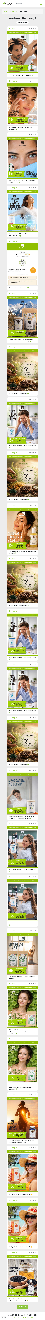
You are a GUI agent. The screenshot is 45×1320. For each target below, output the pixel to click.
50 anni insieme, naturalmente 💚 (19, 288)
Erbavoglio (13, 28)
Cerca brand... (18, 7)
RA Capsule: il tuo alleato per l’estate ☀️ (21, 1194)
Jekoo (5, 11)
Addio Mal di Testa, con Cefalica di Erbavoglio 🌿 (22, 446)
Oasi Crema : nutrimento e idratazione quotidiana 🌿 (20, 128)
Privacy (4, 1318)
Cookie (19, 1317)
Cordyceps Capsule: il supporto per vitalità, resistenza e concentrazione (21, 1141)
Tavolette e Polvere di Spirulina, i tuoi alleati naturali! (22, 977)
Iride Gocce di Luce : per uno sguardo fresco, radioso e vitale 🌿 (22, 182)
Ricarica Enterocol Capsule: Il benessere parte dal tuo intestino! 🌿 (22, 235)
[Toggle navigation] (41, 3)
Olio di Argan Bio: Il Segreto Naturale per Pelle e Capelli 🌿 (22, 552)
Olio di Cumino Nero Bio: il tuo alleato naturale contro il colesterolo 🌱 (20, 1300)
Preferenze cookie (27, 1317)
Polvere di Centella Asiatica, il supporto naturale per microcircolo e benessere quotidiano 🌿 (20, 1032)
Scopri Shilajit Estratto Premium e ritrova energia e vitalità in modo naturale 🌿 (21, 341)
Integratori (13, 11)
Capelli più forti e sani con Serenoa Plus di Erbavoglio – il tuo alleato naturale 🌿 (21, 817)
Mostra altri (22, 1307)
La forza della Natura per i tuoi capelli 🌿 (21, 75)
